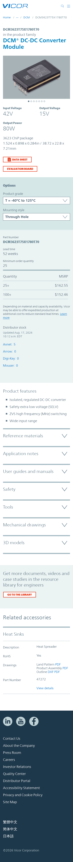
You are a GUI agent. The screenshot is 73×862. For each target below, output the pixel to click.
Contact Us (11, 738)
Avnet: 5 (9, 344)
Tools (8, 507)
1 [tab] (28, 101)
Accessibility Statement (21, 788)
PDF (57, 664)
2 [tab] (31, 101)
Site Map (10, 802)
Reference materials (23, 435)
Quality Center (14, 774)
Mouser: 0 (10, 365)
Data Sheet (20, 159)
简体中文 (10, 829)
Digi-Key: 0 (11, 358)
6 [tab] (41, 101)
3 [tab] (34, 101)
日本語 (8, 836)
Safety (9, 489)
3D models (14, 542)
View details (45, 688)
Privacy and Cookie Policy (22, 795)
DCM (26, 17)
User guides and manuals (28, 471)
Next (65, 78)
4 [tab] (36, 101)
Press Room (12, 752)
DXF (50, 672)
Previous (7, 78)
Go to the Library (19, 594)
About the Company (19, 745)
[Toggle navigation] (68, 6)
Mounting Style (13, 210)
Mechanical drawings (24, 524)
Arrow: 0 (9, 351)
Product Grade (13, 194)
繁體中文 (10, 822)
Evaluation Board (20, 168)
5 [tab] (39, 101)
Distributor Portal (16, 781)
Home (7, 17)
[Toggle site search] (63, 6)
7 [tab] (44, 101)
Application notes (20, 453)
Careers (9, 760)
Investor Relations (17, 767)
